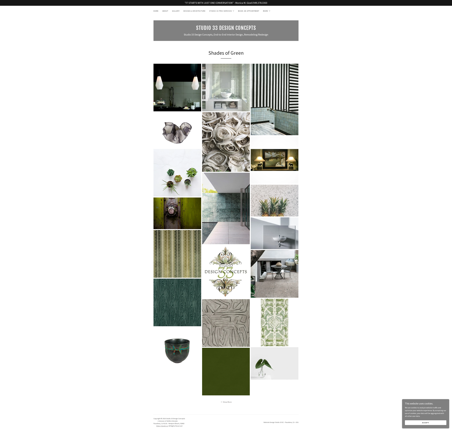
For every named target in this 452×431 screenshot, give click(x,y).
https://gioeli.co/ (162, 426)
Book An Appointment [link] (248, 11)
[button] (221, 11)
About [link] (165, 11)
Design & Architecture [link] (195, 11)
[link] (226, 29)
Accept (425, 422)
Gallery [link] (176, 11)
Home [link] (156, 11)
